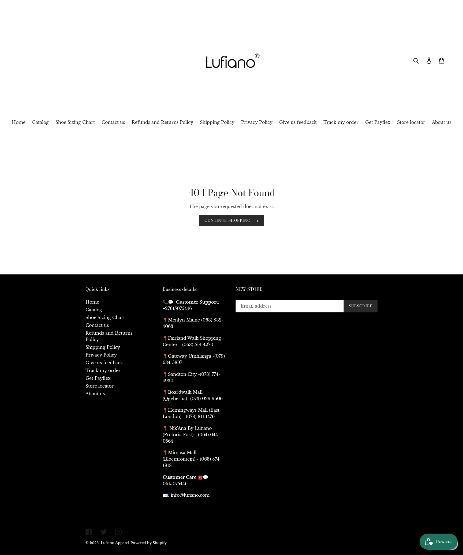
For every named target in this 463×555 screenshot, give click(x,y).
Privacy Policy (101, 355)
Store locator (99, 386)
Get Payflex (98, 378)
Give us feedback (104, 362)
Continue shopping (227, 220)
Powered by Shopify (148, 543)
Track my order (103, 370)
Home (92, 302)
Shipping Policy (102, 347)
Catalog (93, 309)
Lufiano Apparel (115, 543)
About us (95, 393)
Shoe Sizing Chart (105, 317)
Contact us (97, 325)
